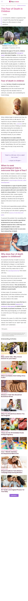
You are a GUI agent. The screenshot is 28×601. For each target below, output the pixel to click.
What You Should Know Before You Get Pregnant (13, 414)
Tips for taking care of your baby (9, 450)
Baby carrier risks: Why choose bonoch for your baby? (11, 357)
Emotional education (6, 488)
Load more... (14, 495)
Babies (2, 355)
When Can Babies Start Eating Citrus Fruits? (13, 376)
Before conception (6, 412)
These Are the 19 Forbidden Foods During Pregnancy (12, 433)
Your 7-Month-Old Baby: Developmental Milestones (10, 452)
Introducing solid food (7, 374)
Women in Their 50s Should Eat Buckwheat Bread (11, 395)
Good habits (4, 393)
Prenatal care (4, 431)
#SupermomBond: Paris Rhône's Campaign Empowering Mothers (11, 471)
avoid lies (19, 123)
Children (3, 5)
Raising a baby (4, 469)
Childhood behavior (21, 5)
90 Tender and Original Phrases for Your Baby (12, 490)
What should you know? (11, 5)
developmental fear (13, 270)
